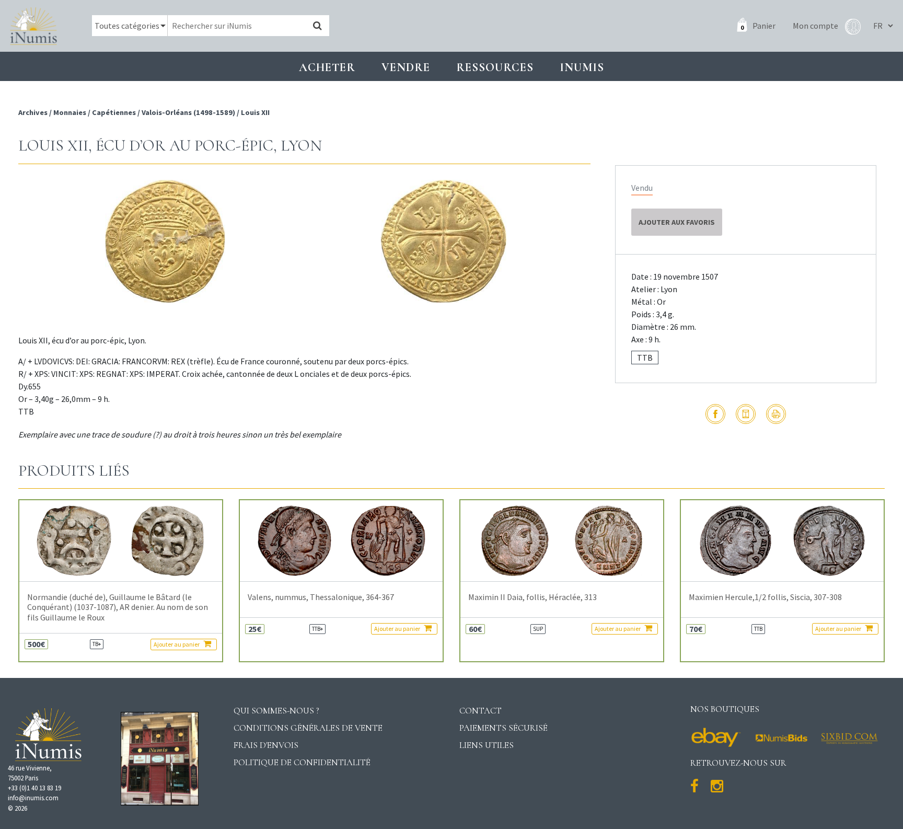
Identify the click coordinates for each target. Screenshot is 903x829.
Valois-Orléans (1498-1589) (188, 112)
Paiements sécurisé (503, 727)
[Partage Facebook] (715, 414)
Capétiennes (114, 112)
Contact (480, 710)
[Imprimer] (776, 414)
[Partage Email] (746, 414)
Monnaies (69, 112)
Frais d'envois (266, 745)
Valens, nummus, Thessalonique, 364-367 (321, 597)
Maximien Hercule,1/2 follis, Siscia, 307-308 (765, 597)
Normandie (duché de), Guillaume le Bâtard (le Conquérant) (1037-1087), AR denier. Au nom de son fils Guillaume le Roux (117, 607)
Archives (33, 112)
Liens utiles (486, 745)
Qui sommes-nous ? (276, 710)
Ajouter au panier (177, 644)
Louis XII (255, 112)
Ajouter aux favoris (677, 222)
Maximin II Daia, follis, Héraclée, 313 (532, 597)
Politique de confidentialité (302, 762)
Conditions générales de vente (308, 727)
